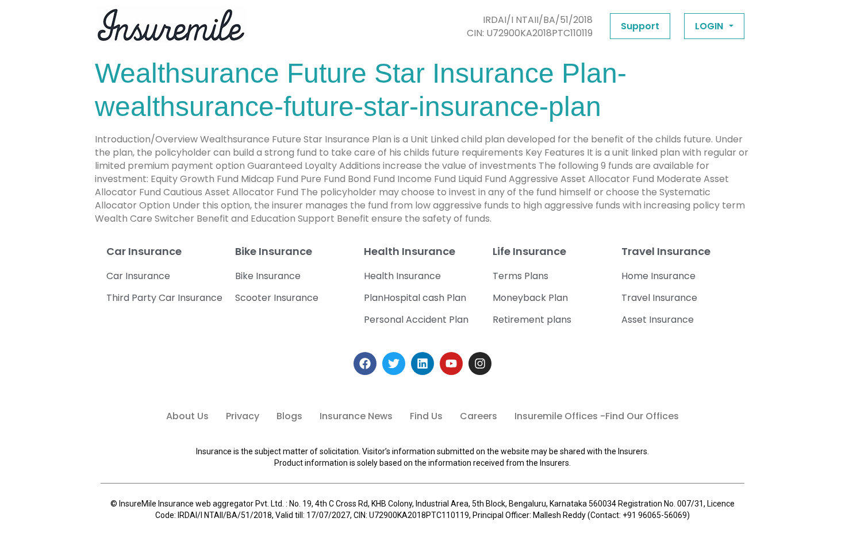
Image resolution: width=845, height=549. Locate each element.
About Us (187, 416)
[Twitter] (393, 363)
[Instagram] (479, 363)
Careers (478, 416)
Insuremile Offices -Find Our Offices (596, 416)
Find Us (426, 416)
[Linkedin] (422, 363)
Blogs (289, 416)
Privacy (242, 416)
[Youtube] (451, 363)
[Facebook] (365, 363)
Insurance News (356, 416)
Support (640, 26)
